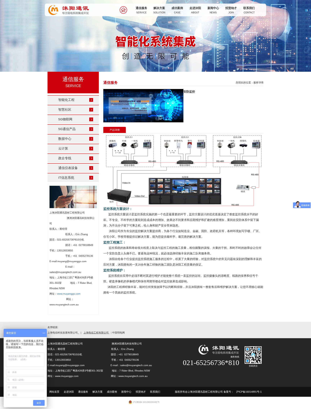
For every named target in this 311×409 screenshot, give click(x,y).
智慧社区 (64, 109)
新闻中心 (213, 10)
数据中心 (64, 139)
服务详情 (258, 82)
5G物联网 (65, 119)
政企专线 (64, 158)
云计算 (63, 148)
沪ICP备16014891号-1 (249, 391)
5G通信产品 (67, 129)
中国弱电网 (118, 332)
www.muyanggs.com (68, 293)
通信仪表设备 (68, 168)
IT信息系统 (66, 177)
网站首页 (54, 391)
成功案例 (177, 10)
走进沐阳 (195, 10)
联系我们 (249, 10)
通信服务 (141, 10)
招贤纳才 (231, 10)
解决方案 (159, 10)
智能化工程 (66, 100)
